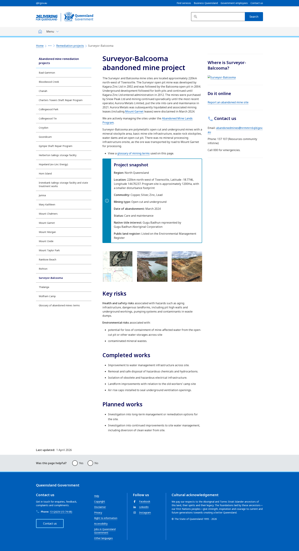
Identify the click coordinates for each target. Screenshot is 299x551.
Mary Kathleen (47, 204)
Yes (81, 463)
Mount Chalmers (48, 213)
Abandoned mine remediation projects (59, 61)
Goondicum (45, 136)
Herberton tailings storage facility (57, 155)
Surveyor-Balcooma (51, 277)
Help (96, 496)
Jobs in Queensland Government (105, 530)
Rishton (43, 268)
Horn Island (45, 173)
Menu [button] (50, 31)
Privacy (98, 512)
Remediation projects (70, 46)
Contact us (257, 3)
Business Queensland (206, 3)
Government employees (234, 3)
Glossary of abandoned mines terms (59, 305)
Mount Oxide (46, 241)
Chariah (43, 91)
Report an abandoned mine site (228, 102)
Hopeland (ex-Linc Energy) (53, 164)
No (96, 463)
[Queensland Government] (64, 16)
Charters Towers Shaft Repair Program (61, 100)
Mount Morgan (47, 232)
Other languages (103, 538)
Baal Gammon (47, 72)
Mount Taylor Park (49, 250)
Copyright (99, 501)
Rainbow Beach (47, 259)
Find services (184, 3)
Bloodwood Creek (49, 81)
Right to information (105, 518)
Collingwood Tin (48, 118)
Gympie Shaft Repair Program (55, 146)
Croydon (43, 127)
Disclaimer (100, 507)
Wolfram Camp (47, 296)
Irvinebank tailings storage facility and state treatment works (63, 184)
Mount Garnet (47, 222)
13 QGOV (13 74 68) (61, 511)
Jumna (42, 195)
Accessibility (101, 523)
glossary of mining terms (133, 153)
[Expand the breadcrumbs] (50, 45)
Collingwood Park (48, 109)
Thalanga (44, 287)
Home (40, 46)
